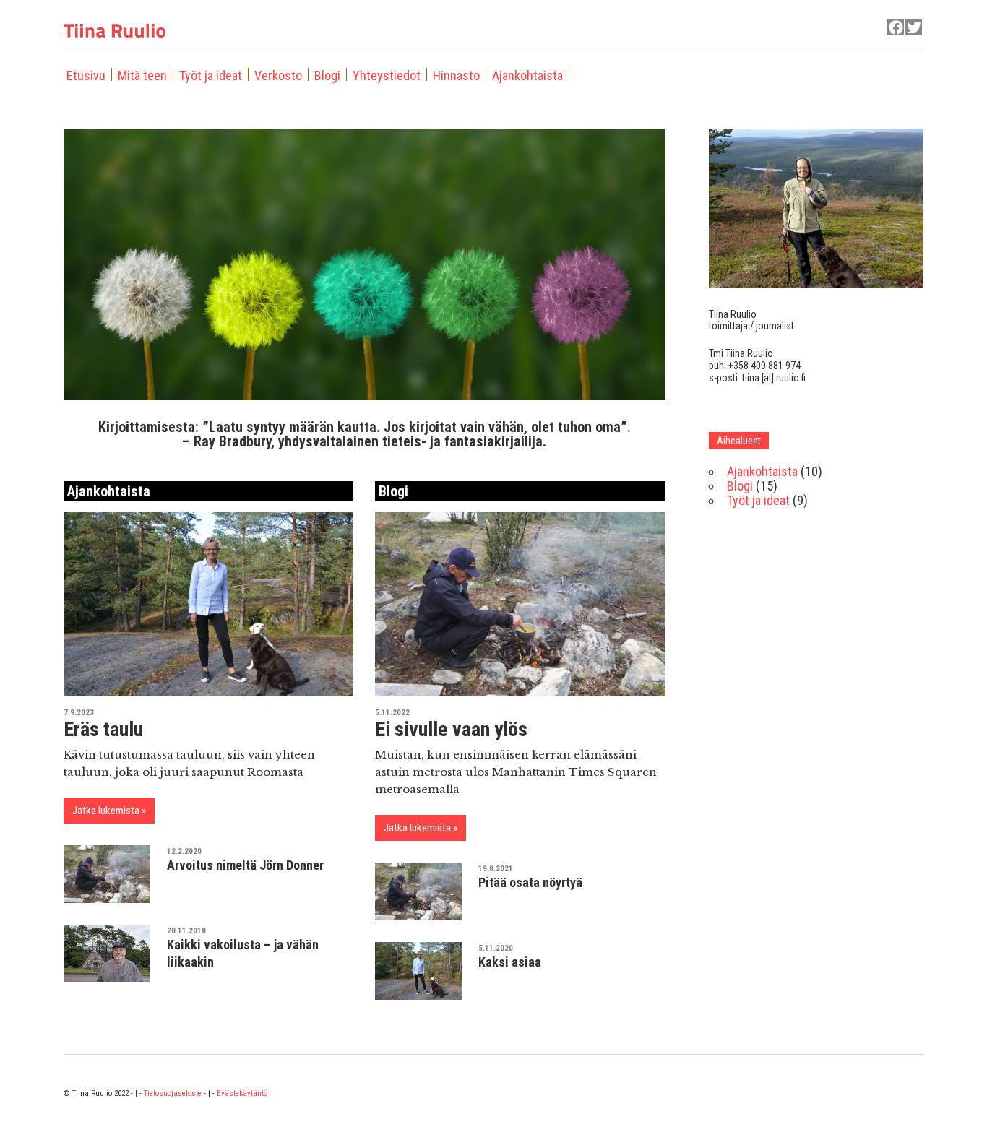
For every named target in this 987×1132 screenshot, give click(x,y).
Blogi (327, 75)
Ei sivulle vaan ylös (451, 729)
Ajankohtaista (527, 75)
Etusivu (85, 75)
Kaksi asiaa (509, 961)
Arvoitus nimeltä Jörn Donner (245, 865)
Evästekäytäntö (242, 1093)
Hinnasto (456, 75)
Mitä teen (142, 75)
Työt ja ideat (210, 75)
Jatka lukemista (105, 810)
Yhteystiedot (387, 75)
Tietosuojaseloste (173, 1093)
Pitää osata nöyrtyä (530, 882)
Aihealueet (739, 440)
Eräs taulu (103, 729)
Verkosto (278, 75)
